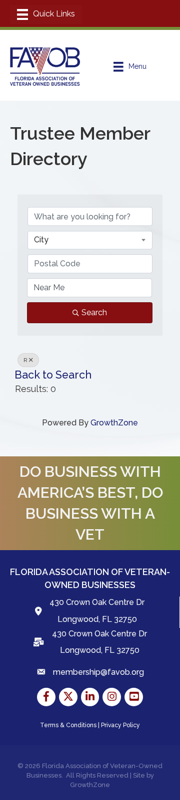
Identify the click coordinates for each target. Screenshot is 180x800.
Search (94, 312)
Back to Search (53, 375)
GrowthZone (114, 422)
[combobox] (90, 240)
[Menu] (46, 14)
